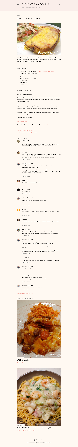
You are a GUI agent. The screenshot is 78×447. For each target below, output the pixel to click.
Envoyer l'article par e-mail (28, 130)
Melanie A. (24, 229)
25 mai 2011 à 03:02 (26, 205)
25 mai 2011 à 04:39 (26, 235)
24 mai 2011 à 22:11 (26, 193)
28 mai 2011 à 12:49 (26, 262)
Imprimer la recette (22, 121)
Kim (23, 209)
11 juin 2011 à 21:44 (25, 289)
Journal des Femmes (46, 124)
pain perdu (23, 132)
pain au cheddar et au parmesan (46, 71)
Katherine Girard (26, 163)
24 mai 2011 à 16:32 (26, 176)
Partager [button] (19, 130)
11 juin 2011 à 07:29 (26, 281)
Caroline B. (24, 152)
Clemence (24, 189)
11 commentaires (25, 362)
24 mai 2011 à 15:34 (26, 147)
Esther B (24, 180)
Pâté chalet (23, 360)
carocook (24, 275)
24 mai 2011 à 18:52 (26, 184)
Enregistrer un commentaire (25, 293)
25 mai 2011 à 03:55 (26, 225)
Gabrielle (24, 140)
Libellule (24, 219)
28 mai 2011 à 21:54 (26, 271)
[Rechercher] (60, 4)
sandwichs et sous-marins (31, 132)
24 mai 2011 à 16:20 (26, 159)
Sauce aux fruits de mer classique (34, 427)
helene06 (24, 258)
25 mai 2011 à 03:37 (26, 215)
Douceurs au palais (35, 4)
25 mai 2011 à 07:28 (26, 253)
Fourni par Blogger (40, 439)
